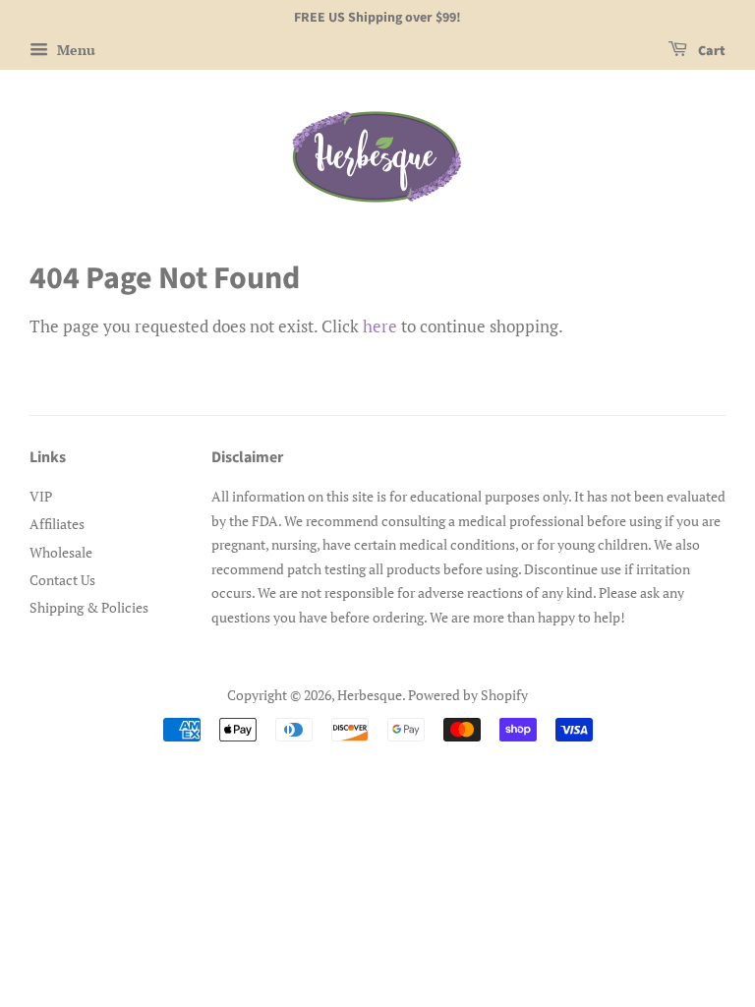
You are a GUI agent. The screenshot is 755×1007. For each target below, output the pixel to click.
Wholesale (60, 552)
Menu (74, 49)
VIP (40, 496)
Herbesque (369, 694)
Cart (710, 51)
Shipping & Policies (88, 607)
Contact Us (62, 579)
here (380, 326)
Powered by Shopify (468, 694)
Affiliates (57, 523)
